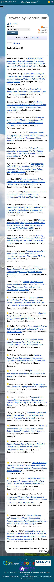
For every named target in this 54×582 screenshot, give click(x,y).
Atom (45, 27)
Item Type (34, 38)
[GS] (27, 563)
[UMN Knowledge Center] (27, 2)
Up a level (13, 24)
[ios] (11, 563)
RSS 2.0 (44, 33)
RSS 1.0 (44, 30)
